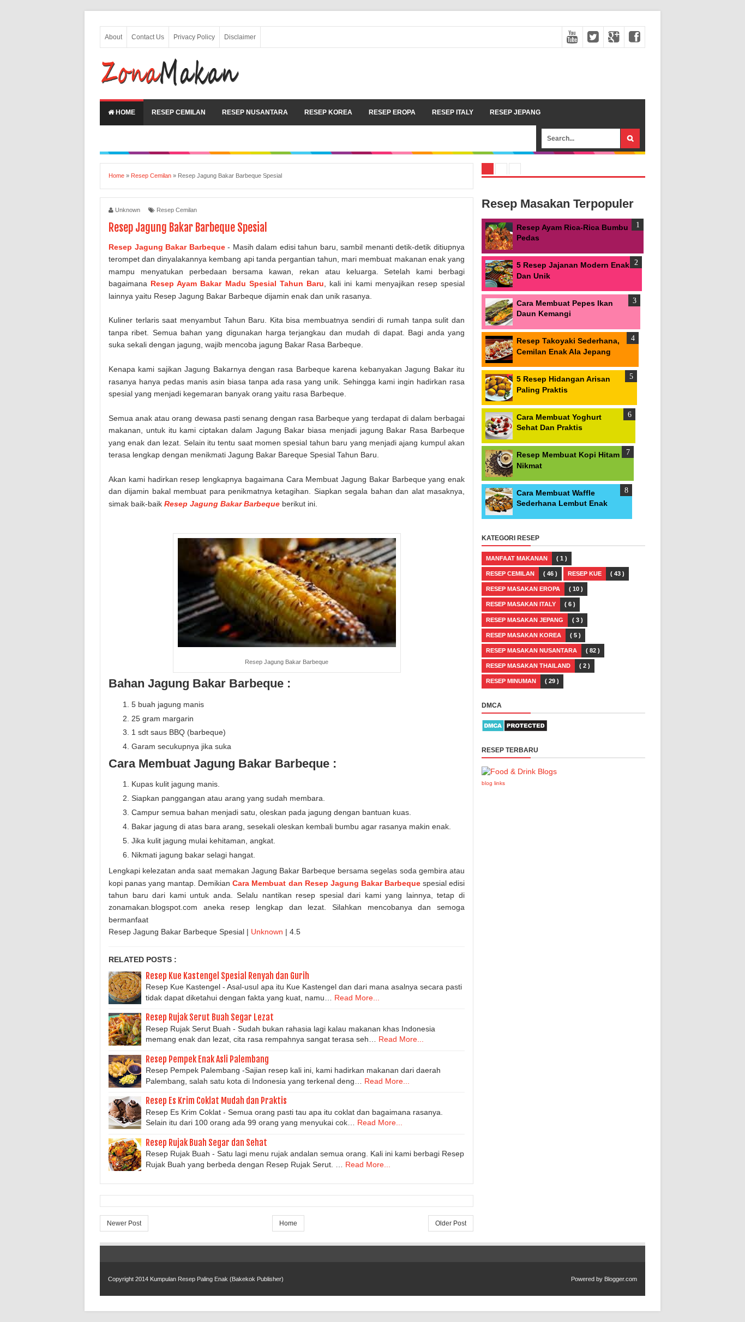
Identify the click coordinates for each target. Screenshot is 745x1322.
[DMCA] (515, 729)
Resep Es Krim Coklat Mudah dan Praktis (216, 1100)
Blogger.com (620, 1279)
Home (124, 112)
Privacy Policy (194, 37)
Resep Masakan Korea (523, 635)
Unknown (268, 931)
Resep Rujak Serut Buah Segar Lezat (210, 1017)
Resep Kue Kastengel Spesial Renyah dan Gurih (227, 975)
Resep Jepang (515, 112)
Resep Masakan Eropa (523, 588)
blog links (493, 783)
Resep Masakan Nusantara (531, 650)
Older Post (450, 1223)
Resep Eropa (392, 112)
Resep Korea (328, 112)
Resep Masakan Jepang (524, 620)
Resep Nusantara (255, 112)
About (113, 37)
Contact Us (147, 37)
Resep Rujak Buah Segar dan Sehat (206, 1142)
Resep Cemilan (179, 112)
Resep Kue (585, 573)
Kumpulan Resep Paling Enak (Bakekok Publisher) (217, 1279)
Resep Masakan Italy (521, 604)
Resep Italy (452, 112)
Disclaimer (240, 37)
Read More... (357, 997)
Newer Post (124, 1223)
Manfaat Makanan (517, 558)
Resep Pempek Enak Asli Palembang (207, 1059)
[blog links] (519, 771)
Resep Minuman (511, 681)
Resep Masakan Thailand (528, 665)
